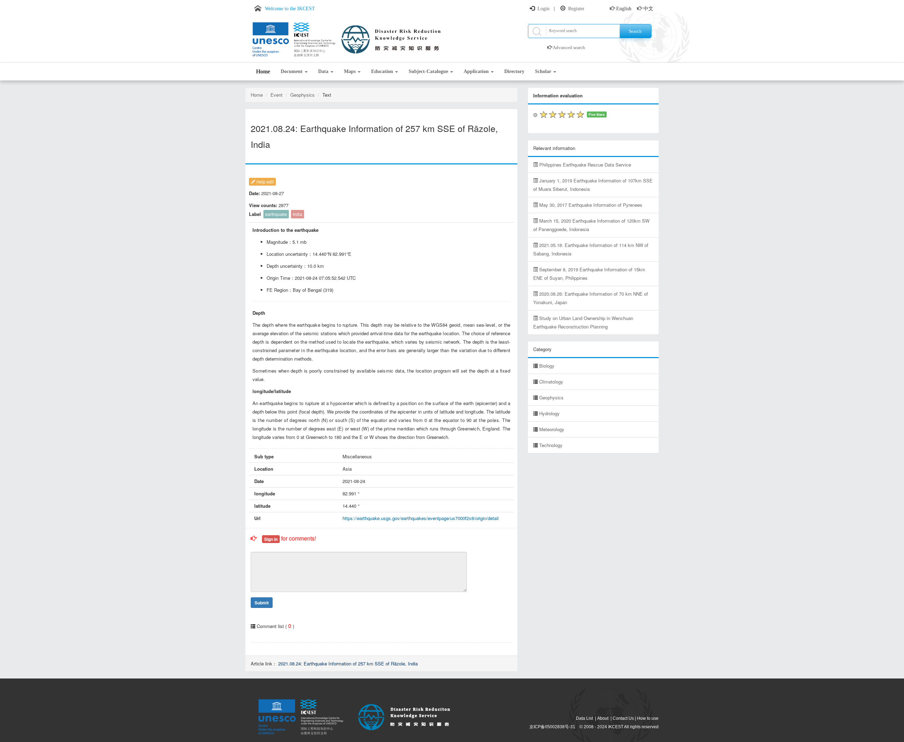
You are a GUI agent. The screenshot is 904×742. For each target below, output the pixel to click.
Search (635, 31)
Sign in (271, 539)
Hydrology (549, 413)
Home (263, 71)
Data (324, 71)
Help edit (264, 182)
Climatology (551, 381)
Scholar (544, 71)
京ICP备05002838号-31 (552, 726)
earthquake (276, 214)
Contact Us (623, 718)
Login (543, 8)
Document (292, 71)
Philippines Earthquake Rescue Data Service (584, 164)
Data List (584, 718)
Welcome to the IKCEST (290, 8)
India (297, 214)
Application (477, 71)
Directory (514, 71)
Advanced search (569, 47)
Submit (262, 602)
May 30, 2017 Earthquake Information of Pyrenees (590, 204)
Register (576, 8)
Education (382, 71)
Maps (350, 71)
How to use (648, 718)
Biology (546, 365)
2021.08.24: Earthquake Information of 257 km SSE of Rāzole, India (348, 663)
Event (276, 94)
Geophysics (302, 94)
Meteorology (551, 429)
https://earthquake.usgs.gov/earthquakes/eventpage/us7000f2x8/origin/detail (421, 518)
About (602, 718)
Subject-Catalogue (429, 71)
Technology (551, 445)
